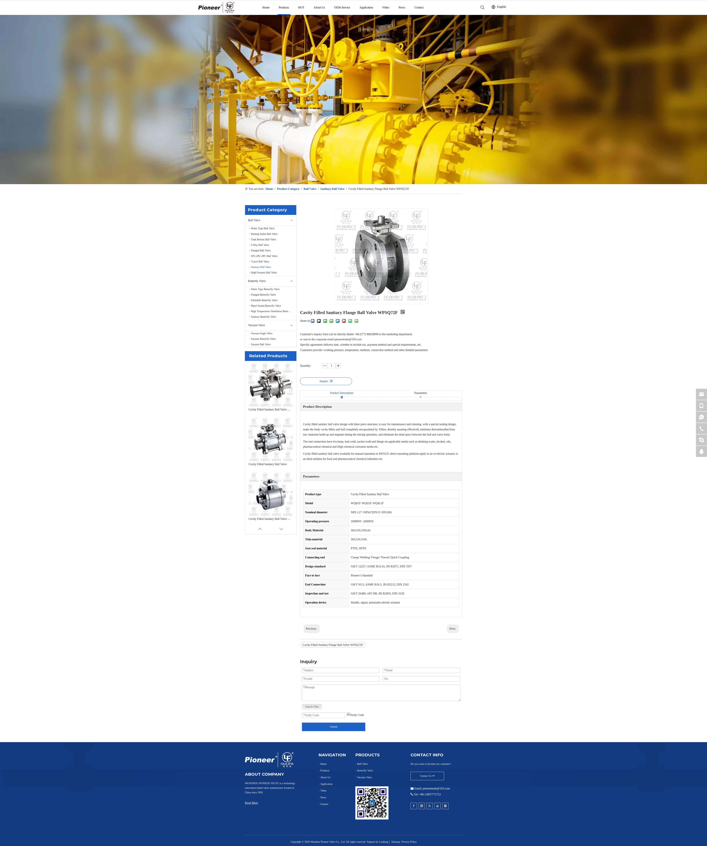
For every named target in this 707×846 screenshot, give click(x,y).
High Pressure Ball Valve (264, 272)
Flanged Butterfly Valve (263, 294)
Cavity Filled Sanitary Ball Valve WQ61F (271, 518)
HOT (301, 7)
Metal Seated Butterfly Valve (266, 305)
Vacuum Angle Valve (261, 333)
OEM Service (342, 7)
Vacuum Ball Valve (261, 344)
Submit (333, 726)
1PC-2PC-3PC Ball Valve (264, 256)
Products (284, 7)
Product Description (341, 392)
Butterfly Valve (257, 280)
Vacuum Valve (256, 325)
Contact (418, 7)
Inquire (324, 381)
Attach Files (312, 706)
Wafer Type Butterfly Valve (265, 289)
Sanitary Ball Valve (261, 267)
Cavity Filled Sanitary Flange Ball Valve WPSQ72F (333, 644)
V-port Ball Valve (260, 261)
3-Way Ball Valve (260, 245)
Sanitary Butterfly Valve (263, 316)
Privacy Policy (409, 841)
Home (266, 7)
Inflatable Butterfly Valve (264, 300)
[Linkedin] (421, 806)
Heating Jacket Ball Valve (264, 234)
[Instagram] (445, 806)
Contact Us (426, 776)
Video (385, 7)
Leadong (383, 841)
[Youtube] (437, 806)
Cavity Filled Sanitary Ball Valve (268, 464)
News (401, 7)
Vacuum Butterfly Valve (263, 339)
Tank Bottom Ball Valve (263, 239)
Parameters (420, 392)
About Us (319, 7)
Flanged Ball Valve (261, 250)
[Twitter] (429, 806)
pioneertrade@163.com (436, 788)
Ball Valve (254, 220)
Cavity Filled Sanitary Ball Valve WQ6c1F (271, 409)
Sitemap (395, 841)
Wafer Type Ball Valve (263, 228)
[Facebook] (414, 806)
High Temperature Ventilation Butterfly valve (273, 311)
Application (366, 7)
